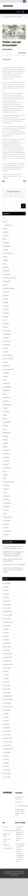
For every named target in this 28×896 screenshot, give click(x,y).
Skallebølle (6, 461)
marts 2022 (6, 770)
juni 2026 (6, 590)
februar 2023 (7, 731)
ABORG (5, 228)
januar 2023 (6, 734)
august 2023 (6, 710)
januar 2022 (6, 777)
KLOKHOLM (6, 383)
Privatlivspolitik (7, 848)
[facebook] (24, 1)
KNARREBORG (7, 387)
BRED (4, 264)
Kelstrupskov (8, 225)
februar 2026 (7, 604)
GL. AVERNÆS (7, 330)
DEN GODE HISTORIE (9, 288)
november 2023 (7, 699)
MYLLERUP (6, 411)
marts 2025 (6, 643)
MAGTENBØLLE (7, 404)
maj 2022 (6, 763)
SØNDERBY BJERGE (8, 482)
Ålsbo (4, 239)
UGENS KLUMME (7, 517)
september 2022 (7, 749)
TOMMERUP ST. (7, 503)
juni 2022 (6, 759)
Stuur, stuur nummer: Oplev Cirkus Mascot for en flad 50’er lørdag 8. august (13, 569)
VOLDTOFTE (6, 535)
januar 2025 (6, 650)
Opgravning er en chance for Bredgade (14, 564)
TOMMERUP (6, 499)
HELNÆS (5, 352)
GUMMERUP (6, 344)
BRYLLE (5, 285)
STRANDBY (6, 485)
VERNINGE (6, 524)
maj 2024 (6, 678)
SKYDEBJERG (7, 468)
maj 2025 (6, 636)
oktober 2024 (7, 661)
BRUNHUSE (6, 271)
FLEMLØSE (6, 313)
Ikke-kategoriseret (8, 369)
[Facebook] (5, 195)
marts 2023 (6, 727)
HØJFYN (5, 362)
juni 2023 (6, 717)
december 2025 (7, 611)
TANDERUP (6, 489)
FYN (4, 320)
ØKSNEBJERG (7, 432)
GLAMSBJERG (7, 334)
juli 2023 (5, 713)
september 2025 (7, 622)
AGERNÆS (6, 232)
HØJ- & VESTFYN (8, 355)
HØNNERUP (6, 366)
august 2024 (6, 668)
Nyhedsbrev (6, 844)
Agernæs (5, 235)
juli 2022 (5, 756)
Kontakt (5, 827)
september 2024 (7, 664)
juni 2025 (6, 632)
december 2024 (7, 654)
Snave (5, 471)
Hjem (3, 16)
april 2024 (6, 682)
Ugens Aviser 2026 (7, 840)
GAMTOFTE (6, 323)
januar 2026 (6, 608)
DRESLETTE (6, 292)
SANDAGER (6, 454)
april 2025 (6, 639)
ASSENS (5, 249)
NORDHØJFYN (7, 422)
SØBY (4, 478)
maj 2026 (6, 594)
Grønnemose (6, 341)
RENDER (5, 443)
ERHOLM (5, 299)
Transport (6, 510)
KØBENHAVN (6, 390)
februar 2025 (7, 646)
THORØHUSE (6, 496)
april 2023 (6, 724)
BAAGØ (5, 257)
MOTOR (5, 408)
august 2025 (6, 625)
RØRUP (5, 447)
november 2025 (7, 615)
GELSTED (5, 327)
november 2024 (7, 657)
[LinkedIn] (15, 195)
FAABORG (5, 302)
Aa (4, 218)
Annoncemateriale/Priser (7, 830)
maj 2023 (6, 720)
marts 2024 (6, 685)
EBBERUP (5, 295)
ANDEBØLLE (6, 242)
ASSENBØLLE (6, 246)
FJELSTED (6, 309)
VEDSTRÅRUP (7, 520)
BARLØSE (5, 260)
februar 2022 (7, 773)
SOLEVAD (5, 475)
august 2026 (6, 583)
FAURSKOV (6, 306)
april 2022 (6, 766)
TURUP (5, 513)
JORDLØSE (6, 373)
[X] (10, 195)
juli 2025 (5, 629)
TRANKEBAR (6, 506)
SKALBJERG (6, 457)
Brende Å (5, 267)
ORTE (4, 429)
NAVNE (5, 418)
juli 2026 (5, 587)
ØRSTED (5, 439)
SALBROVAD (6, 450)
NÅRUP (5, 415)
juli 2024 (5, 671)
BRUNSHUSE (6, 274)
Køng (4, 394)
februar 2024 (7, 689)
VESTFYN (5, 527)
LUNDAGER (6, 401)
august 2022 (6, 752)
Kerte (4, 380)
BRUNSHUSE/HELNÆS (9, 278)
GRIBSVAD (6, 337)
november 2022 (7, 741)
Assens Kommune (8, 253)
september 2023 (7, 706)
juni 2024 (6, 675)
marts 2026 (6, 601)
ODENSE (5, 425)
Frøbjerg (5, 316)
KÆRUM (5, 376)
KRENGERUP (6, 397)
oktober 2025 (7, 618)
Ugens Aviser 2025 (7, 835)
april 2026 (6, 597)
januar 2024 (6, 692)
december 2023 (7, 696)
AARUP (5, 221)
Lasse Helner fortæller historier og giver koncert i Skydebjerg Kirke (20, 831)
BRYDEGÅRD (6, 281)
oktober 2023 (7, 703)
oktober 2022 (7, 745)
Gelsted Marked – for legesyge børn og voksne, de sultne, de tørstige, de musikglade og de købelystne (13, 553)
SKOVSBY (6, 464)
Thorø (5, 492)
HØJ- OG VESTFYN (8, 359)
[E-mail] (20, 195)
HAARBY (5, 348)
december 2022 (7, 738)
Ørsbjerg (5, 436)
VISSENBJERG (7, 531)
